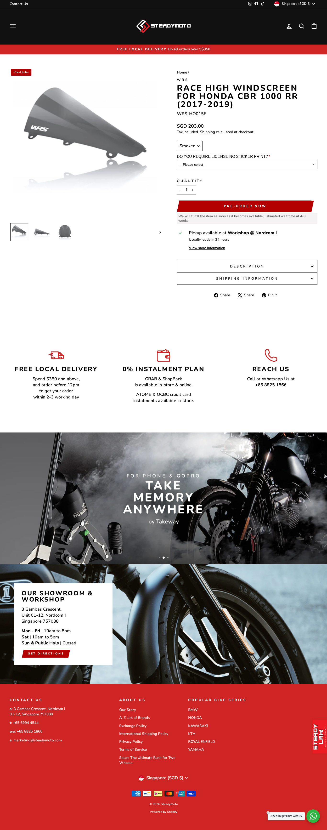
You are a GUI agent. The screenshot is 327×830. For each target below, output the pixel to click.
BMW (193, 709)
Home (182, 72)
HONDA (195, 717)
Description (247, 266)
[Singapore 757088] (163, 624)
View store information (207, 247)
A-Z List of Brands (134, 717)
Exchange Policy (133, 725)
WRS (182, 79)
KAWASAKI (198, 725)
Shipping (207, 132)
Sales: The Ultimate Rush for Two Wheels (147, 760)
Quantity (190, 180)
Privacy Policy (131, 741)
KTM (192, 733)
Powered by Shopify (163, 812)
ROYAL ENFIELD (201, 741)
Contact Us (19, 3)
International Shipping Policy (143, 733)
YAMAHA (196, 749)
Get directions (46, 653)
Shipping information (247, 278)
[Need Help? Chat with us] (313, 816)
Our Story (127, 709)
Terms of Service (133, 749)
